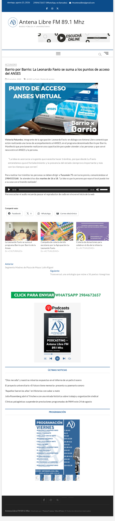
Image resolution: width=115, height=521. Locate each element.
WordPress (59, 511)
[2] (38, 477)
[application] (57, 190)
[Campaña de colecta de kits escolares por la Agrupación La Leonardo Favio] (57, 231)
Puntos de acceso (47, 79)
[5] (71, 477)
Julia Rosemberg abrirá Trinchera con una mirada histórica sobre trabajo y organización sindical (51, 396)
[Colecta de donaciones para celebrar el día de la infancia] (92, 231)
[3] (49, 477)
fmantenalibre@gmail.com (83, 2)
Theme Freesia (48, 511)
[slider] (104, 189)
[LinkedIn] (64, 497)
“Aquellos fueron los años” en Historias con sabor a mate (32, 390)
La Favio (36, 79)
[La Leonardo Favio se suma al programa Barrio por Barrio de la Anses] (21, 231)
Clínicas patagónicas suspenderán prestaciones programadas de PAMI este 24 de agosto (48, 401)
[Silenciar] (97, 189)
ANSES (29, 79)
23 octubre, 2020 (14, 79)
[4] (60, 477)
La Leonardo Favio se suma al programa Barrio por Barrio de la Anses (20, 245)
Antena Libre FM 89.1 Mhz (51, 22)
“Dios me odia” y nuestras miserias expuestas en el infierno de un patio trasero (43, 380)
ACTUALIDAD (11, 64)
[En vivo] (71, 497)
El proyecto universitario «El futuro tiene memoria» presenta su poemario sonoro (44, 385)
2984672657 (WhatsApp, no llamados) (50, 2)
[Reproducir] (8, 189)
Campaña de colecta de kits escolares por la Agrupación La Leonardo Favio (55, 245)
